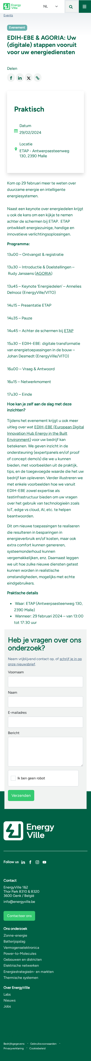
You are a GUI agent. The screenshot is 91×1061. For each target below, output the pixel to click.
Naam (12, 693)
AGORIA (43, 273)
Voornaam (16, 672)
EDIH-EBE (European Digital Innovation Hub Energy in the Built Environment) (45, 433)
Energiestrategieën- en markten (29, 972)
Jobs (7, 1006)
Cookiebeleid (37, 1048)
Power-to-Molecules (20, 953)
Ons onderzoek (15, 928)
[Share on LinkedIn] (20, 77)
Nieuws (9, 1000)
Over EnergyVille (17, 987)
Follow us (11, 862)
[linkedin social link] (23, 861)
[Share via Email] (38, 77)
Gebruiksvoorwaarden (43, 1043)
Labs (7, 994)
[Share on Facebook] (11, 77)
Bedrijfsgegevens (14, 1043)
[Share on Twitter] (29, 77)
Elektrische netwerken (21, 965)
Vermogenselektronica (21, 947)
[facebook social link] (30, 861)
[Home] (12, 6)
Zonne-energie (15, 935)
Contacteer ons (19, 916)
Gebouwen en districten (23, 959)
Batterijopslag (14, 941)
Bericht (13, 733)
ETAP (68, 330)
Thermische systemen (21, 978)
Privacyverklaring (14, 1048)
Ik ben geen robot (31, 778)
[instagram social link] (37, 861)
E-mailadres (17, 713)
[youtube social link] (44, 861)
